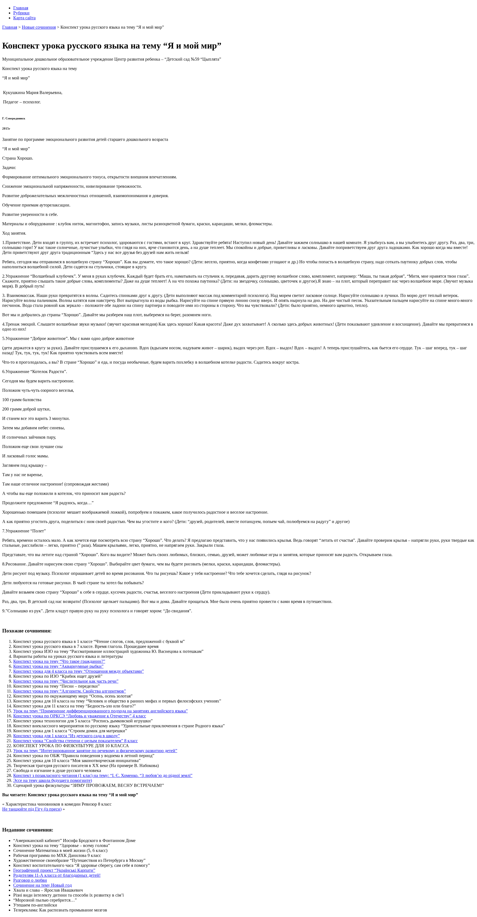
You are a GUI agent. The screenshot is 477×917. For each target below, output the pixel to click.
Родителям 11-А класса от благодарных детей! (56, 875)
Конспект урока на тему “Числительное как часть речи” (65, 681)
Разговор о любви (30, 880)
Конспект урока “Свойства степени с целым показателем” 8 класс (75, 740)
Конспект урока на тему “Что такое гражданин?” (59, 661)
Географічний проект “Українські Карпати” (54, 870)
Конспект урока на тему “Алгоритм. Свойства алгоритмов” (69, 691)
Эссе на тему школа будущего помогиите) (52, 780)
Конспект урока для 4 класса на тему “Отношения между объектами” (78, 671)
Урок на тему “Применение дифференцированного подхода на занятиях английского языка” (100, 711)
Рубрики (21, 12)
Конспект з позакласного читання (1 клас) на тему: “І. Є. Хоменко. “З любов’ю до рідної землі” (102, 775)
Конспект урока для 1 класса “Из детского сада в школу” (66, 735)
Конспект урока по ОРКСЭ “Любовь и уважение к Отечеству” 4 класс (79, 716)
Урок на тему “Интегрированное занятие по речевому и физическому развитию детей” (95, 750)
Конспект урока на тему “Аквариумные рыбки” (58, 666)
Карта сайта (24, 17)
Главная (20, 8)
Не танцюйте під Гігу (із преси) (32, 809)
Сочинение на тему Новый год (42, 885)
